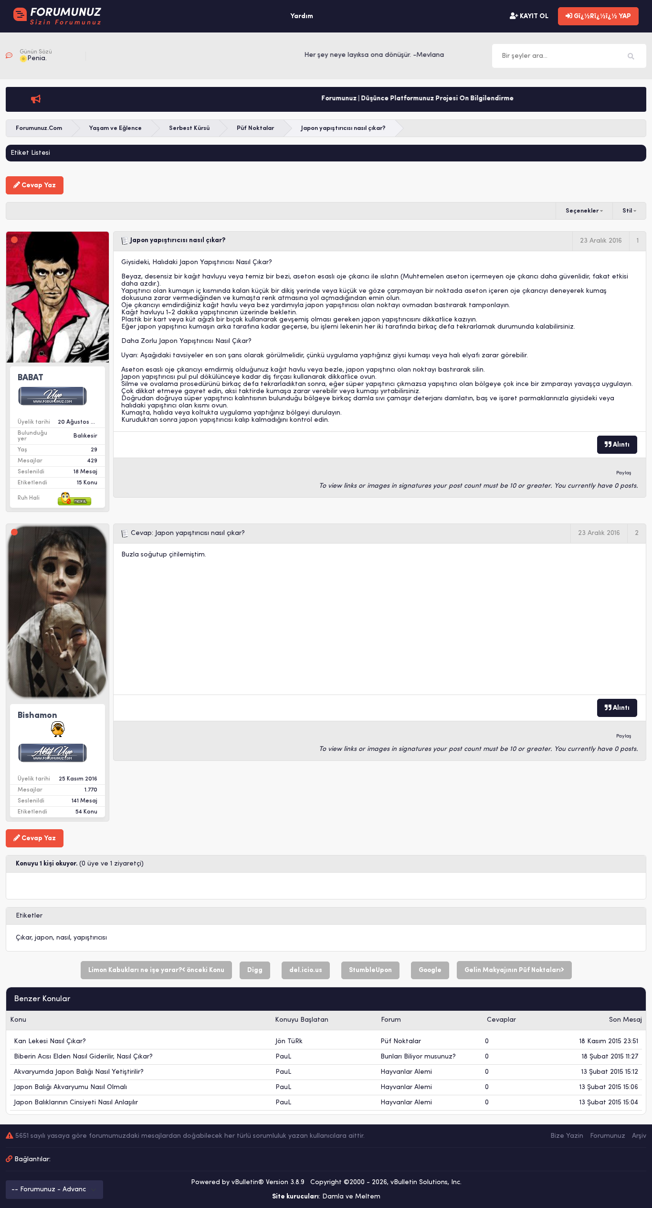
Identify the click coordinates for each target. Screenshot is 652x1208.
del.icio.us (305, 970)
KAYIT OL (533, 16)
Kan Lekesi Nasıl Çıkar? (50, 1041)
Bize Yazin (566, 1136)
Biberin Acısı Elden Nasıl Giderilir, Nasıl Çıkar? (83, 1056)
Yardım (301, 16)
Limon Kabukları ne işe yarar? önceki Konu (156, 970)
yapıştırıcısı (90, 937)
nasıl (63, 937)
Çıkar (24, 937)
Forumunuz (607, 1136)
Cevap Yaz (38, 185)
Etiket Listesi (30, 153)
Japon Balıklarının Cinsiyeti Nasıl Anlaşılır (76, 1102)
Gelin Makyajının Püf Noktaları (512, 970)
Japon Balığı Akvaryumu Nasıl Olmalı (70, 1087)
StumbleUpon (370, 970)
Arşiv (639, 1136)
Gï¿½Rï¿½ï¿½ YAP (601, 16)
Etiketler (29, 915)
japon (44, 937)
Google (430, 970)
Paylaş (623, 473)
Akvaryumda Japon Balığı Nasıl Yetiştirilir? (79, 1072)
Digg (255, 970)
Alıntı (620, 445)
